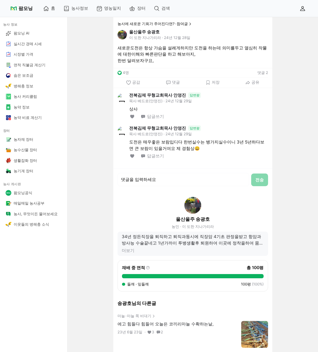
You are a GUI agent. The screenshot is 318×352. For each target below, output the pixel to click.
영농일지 (112, 8)
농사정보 (79, 8)
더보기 (128, 250)
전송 (259, 179)
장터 (141, 8)
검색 (165, 8)
